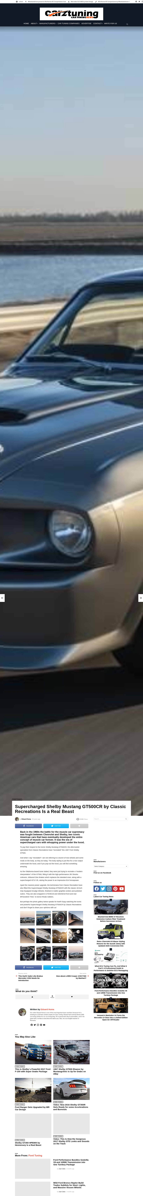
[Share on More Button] (79, 826)
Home (26, 23)
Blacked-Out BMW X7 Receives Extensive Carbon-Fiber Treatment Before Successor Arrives (111, 919)
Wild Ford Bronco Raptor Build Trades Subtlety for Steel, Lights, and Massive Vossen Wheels (69, 1185)
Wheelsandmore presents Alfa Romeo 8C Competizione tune (47, 1)
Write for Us (110, 23)
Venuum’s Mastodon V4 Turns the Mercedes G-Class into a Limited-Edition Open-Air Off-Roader (111, 1017)
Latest (21, 1)
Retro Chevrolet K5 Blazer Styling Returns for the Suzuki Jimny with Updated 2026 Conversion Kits (111, 943)
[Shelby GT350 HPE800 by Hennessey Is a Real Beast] (33, 1126)
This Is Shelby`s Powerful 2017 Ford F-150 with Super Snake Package (32, 1070)
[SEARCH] (127, 24)
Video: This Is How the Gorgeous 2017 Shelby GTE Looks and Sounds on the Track (71, 1141)
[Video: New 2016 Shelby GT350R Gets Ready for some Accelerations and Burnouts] (71, 1089)
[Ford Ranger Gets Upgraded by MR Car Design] (33, 1090)
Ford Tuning (20, 1066)
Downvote (72, 996)
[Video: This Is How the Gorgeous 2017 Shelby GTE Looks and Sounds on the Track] (71, 1124)
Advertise (86, 23)
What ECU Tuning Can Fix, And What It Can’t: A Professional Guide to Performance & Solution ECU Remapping (111, 968)
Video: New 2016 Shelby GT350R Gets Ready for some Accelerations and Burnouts (70, 1107)
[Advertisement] (111, 841)
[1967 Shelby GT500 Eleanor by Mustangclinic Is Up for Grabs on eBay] (71, 1052)
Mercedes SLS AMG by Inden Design (82, 1)
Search (126, 819)
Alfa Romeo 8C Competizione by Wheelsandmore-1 (114, 1)
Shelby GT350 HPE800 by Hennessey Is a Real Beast (28, 1144)
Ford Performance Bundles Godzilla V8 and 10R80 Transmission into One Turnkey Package (71, 1162)
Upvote (32, 996)
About (34, 23)
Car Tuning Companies (68, 23)
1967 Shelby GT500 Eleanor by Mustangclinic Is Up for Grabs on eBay (69, 1071)
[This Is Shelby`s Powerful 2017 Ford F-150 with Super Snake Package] (33, 1052)
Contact (97, 23)
